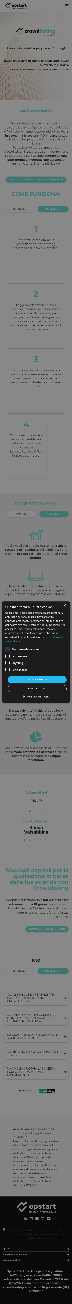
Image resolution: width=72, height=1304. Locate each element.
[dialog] (36, 652)
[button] (36, 696)
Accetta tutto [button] (37, 679)
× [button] (64, 605)
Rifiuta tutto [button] (37, 688)
